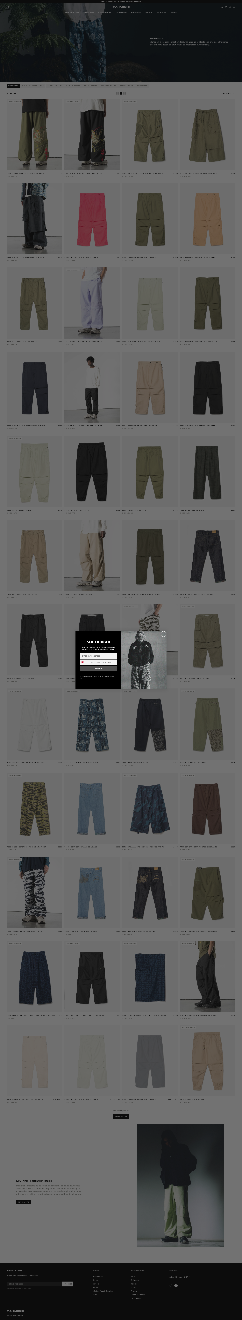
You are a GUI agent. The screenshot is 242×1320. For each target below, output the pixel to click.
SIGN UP (98, 669)
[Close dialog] (163, 634)
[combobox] (84, 662)
